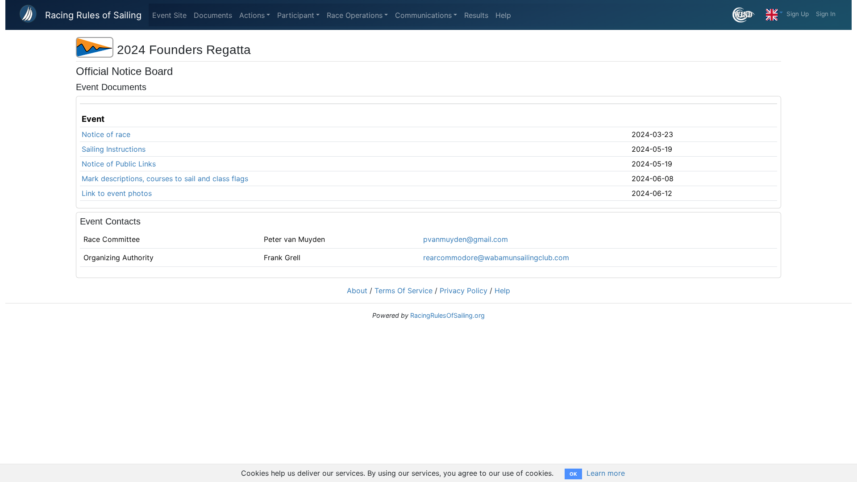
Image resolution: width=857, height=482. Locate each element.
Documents (213, 15)
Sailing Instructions (114, 149)
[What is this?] (747, 15)
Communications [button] (423, 15)
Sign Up (797, 13)
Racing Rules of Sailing (93, 15)
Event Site (169, 15)
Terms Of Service (403, 290)
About (357, 290)
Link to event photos (117, 193)
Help (503, 15)
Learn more (606, 473)
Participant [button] (295, 15)
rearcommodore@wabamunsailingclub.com (496, 257)
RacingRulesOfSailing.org (447, 315)
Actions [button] (252, 15)
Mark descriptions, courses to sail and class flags (165, 178)
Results (476, 15)
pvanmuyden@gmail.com (465, 239)
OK (573, 474)
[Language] (774, 12)
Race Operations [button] (355, 15)
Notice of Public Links (119, 163)
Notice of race (106, 134)
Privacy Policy (463, 290)
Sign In (826, 13)
